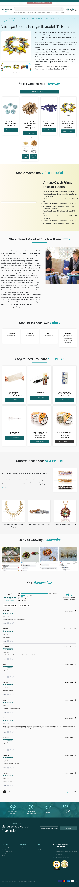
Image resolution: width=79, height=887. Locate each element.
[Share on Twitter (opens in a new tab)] (11, 623)
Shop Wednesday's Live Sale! (39, 3)
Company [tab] (5, 844)
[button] (66, 10)
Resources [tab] (23, 844)
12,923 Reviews (10, 600)
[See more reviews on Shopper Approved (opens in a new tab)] (13, 623)
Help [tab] (39, 844)
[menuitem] (19, 12)
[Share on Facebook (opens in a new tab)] (8, 623)
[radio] (39, 593)
